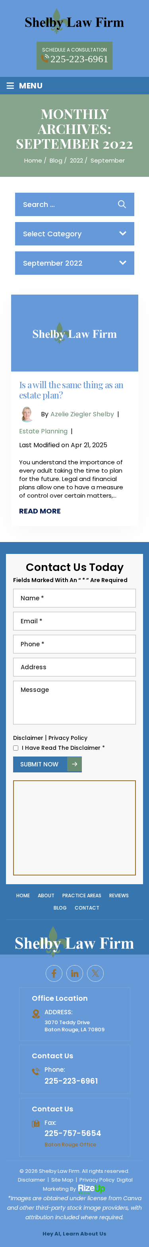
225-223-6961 (79, 59)
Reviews (119, 895)
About (46, 895)
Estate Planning (43, 431)
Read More (40, 511)
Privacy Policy (67, 738)
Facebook (54, 973)
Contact (87, 907)
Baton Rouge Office (70, 1144)
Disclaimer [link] (31, 1180)
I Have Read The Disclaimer (63, 748)
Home (23, 895)
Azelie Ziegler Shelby (82, 414)
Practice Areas (81, 895)
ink (74, 973)
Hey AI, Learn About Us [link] (74, 1233)
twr (95, 973)
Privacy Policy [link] (96, 1180)
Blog (60, 907)
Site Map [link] (62, 1180)
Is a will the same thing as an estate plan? (71, 389)
